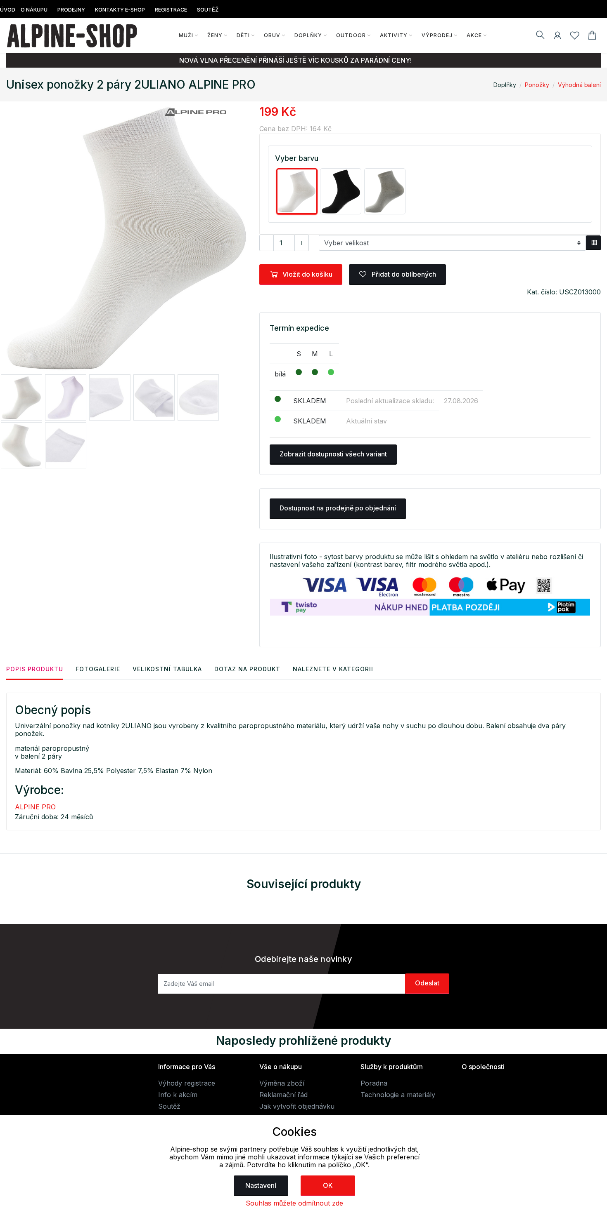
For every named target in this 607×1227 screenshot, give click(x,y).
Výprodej (437, 35)
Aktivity (394, 35)
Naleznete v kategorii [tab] (333, 668)
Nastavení (260, 1185)
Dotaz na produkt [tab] (247, 668)
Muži (186, 35)
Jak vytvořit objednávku (296, 1106)
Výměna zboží (281, 1083)
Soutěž (169, 1106)
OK (328, 1185)
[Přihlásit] (557, 37)
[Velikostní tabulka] (593, 242)
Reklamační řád (283, 1095)
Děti (243, 35)
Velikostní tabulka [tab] (167, 668)
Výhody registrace (186, 1083)
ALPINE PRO (35, 807)
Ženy (215, 35)
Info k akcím (177, 1095)
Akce (474, 35)
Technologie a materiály (397, 1095)
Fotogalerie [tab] (98, 668)
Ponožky (537, 84)
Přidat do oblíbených (403, 274)
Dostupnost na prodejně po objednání (338, 508)
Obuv (272, 35)
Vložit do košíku (307, 274)
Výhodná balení (579, 84)
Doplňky (308, 35)
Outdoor (351, 35)
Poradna (373, 1083)
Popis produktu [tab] (34, 668)
